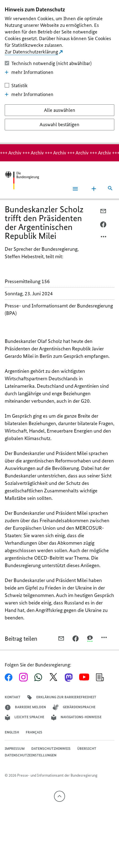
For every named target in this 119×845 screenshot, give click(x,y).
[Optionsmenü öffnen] (103, 238)
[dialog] (59, 72)
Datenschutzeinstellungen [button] (30, 755)
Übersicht (86, 748)
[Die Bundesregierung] (22, 180)
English (12, 732)
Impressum (15, 748)
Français (34, 732)
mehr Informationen (32, 72)
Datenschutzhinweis (51, 748)
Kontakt (12, 697)
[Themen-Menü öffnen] (94, 188)
